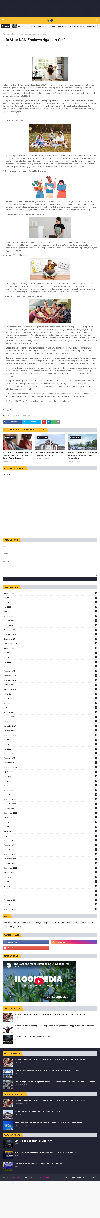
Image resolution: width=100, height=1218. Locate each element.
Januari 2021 (50, 849)
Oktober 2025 (50, 639)
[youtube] (26, 948)
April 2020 (50, 891)
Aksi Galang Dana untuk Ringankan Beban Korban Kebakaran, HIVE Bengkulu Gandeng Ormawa (56, 26)
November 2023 (50, 726)
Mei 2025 (50, 662)
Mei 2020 (50, 886)
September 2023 (50, 735)
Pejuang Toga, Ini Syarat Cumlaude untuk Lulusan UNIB (38, 1163)
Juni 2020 (50, 881)
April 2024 (50, 707)
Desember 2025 (50, 630)
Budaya (38, 923)
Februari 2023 (50, 758)
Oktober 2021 (50, 808)
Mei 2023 (50, 749)
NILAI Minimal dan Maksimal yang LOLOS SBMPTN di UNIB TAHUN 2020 (45, 1152)
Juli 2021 (50, 822)
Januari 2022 (50, 794)
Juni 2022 (50, 781)
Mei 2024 (50, 703)
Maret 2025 (50, 666)
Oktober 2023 (50, 730)
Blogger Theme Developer (41, 1177)
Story (12, 927)
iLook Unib (8, 45)
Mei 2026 (50, 607)
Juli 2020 (50, 877)
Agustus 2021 (50, 817)
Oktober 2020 (50, 863)
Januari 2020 (50, 904)
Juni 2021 (50, 827)
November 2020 (50, 859)
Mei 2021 (50, 831)
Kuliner (56, 923)
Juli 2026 (50, 598)
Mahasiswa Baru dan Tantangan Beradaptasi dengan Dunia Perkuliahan (82, 455)
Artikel (10, 415)
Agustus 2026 (50, 593)
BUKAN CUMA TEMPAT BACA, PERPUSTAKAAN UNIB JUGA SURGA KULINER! (47, 1070)
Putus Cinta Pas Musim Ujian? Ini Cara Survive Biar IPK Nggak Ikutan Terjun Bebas (17, 455)
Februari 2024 (50, 717)
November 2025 (50, 634)
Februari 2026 (50, 620)
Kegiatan (17, 415)
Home (66, 1177)
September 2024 (50, 689)
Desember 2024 (50, 675)
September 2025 (50, 643)
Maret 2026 (50, 616)
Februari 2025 (50, 671)
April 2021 (50, 836)
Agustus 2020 (50, 872)
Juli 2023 (50, 740)
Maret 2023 (50, 753)
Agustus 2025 (50, 648)
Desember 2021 (50, 799)
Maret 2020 (50, 895)
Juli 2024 (50, 694)
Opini (76, 923)
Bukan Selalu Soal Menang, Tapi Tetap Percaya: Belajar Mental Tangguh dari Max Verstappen (54, 1025)
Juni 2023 (50, 744)
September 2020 (50, 868)
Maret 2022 (50, 790)
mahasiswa (14, 34)
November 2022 (50, 762)
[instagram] (74, 942)
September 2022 (50, 767)
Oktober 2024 (50, 685)
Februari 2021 (50, 845)
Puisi (91, 923)
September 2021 (50, 813)
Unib (19, 927)
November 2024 (50, 680)
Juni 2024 (50, 698)
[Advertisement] (50, 8)
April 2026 (50, 611)
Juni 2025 (50, 657)
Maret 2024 (50, 712)
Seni (5, 927)
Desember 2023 (50, 721)
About (73, 1177)
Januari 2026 (50, 625)
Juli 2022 (50, 776)
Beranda (6, 34)
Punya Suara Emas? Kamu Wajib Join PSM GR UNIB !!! (49, 453)
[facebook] (26, 942)
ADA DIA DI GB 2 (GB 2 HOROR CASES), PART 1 (34, 1036)
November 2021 (50, 804)
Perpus (83, 923)
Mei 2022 (50, 785)
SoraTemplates (15, 1177)
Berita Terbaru (27, 923)
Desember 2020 (50, 854)
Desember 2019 (50, 909)
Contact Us (81, 1177)
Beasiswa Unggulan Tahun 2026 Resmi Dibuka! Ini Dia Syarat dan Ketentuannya (48, 1122)
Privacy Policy (92, 1177)
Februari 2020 (50, 900)
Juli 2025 (50, 653)
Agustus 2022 (50, 772)
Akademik (7, 923)
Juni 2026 (50, 602)
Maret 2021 (50, 840)
